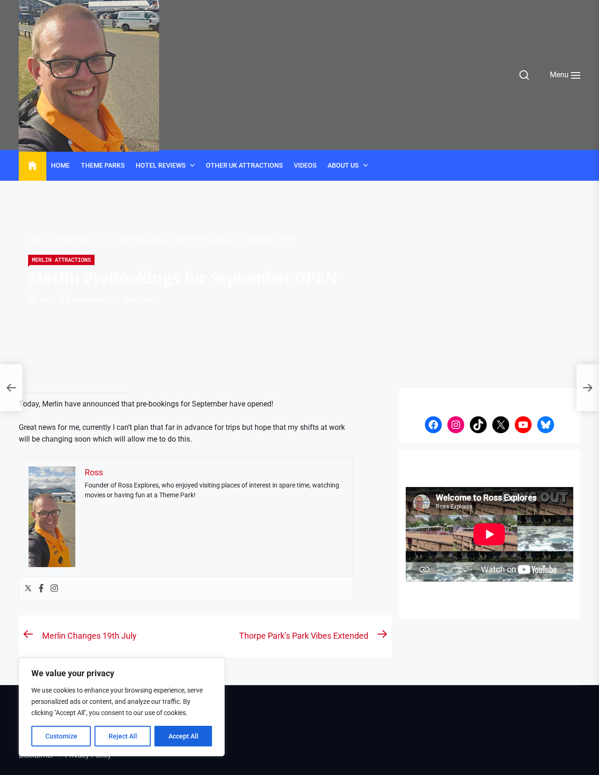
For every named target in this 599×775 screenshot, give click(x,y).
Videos (305, 165)
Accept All (183, 736)
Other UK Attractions (244, 165)
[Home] (32, 165)
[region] (122, 707)
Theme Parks (102, 165)
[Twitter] (28, 589)
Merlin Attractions (61, 259)
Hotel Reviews (160, 165)
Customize (61, 736)
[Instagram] (54, 589)
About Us (343, 165)
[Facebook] (41, 589)
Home (60, 165)
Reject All (123, 736)
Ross (47, 299)
